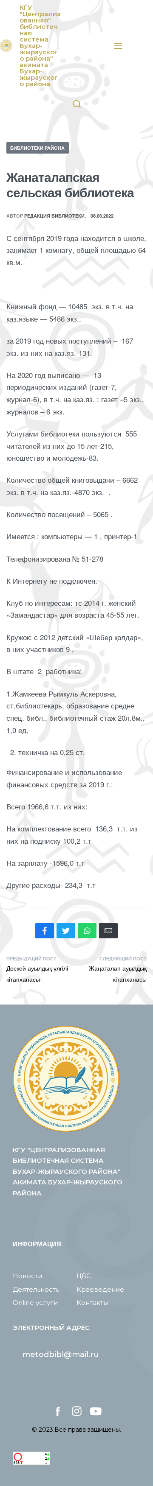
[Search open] (76, 104)
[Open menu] (118, 45)
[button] (60, 1354)
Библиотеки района (37, 147)
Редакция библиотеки (54, 215)
